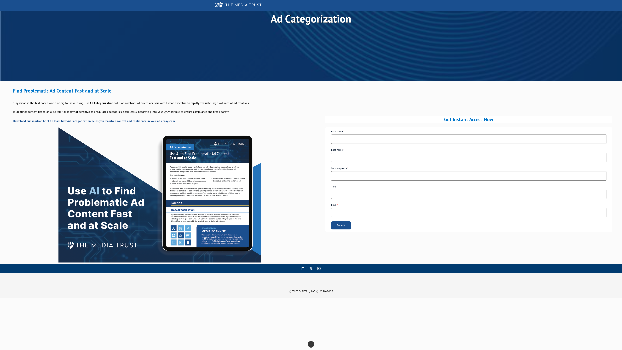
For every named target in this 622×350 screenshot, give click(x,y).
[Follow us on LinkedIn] (302, 268)
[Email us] (319, 268)
